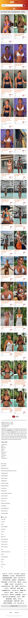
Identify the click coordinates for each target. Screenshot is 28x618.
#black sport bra (5, 90)
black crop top (13, 544)
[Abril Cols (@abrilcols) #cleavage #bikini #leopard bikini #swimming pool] (20, 397)
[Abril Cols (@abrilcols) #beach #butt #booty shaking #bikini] (7, 265)
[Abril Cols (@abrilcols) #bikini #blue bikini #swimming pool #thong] (20, 214)
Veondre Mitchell (13, 508)
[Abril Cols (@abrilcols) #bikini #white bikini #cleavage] (7, 163)
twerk (16, 586)
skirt (13, 561)
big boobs (13, 529)
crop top (13, 521)
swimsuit (11, 584)
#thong (23, 226)
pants (15, 577)
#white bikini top (18, 277)
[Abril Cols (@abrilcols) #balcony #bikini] (20, 138)
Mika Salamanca (13, 468)
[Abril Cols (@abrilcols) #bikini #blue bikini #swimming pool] (7, 189)
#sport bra (21, 64)
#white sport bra (18, 65)
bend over (17, 601)
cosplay (24, 594)
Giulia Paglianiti (13, 475)
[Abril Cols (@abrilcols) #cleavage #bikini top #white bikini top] (20, 265)
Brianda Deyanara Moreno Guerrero (13, 470)
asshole (25, 582)
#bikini (2, 34)
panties (12, 594)
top (13, 566)
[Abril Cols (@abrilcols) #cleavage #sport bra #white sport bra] (20, 53)
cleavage (13, 519)
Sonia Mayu (13, 505)
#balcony (16, 149)
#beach (3, 276)
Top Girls (4, 463)
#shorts (11, 90)
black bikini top (19, 584)
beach (13, 559)
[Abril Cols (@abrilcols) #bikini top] (20, 240)
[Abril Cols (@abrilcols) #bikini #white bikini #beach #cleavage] (20, 291)
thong (16, 592)
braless (23, 573)
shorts (13, 531)
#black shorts (4, 91)
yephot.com (12, 615)
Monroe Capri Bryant (13, 503)
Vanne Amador (13, 495)
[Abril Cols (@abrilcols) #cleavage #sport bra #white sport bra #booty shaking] (20, 107)
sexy (13, 534)
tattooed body (13, 541)
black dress (17, 573)
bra (13, 586)
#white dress (21, 327)
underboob (5, 575)
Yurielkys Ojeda (13, 513)
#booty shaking (6, 119)
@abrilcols (7, 425)
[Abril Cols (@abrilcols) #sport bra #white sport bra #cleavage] (7, 138)
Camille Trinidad (13, 483)
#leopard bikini (20, 34)
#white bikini (7, 174)
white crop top (13, 546)
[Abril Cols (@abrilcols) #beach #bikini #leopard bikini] (7, 316)
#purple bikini (7, 34)
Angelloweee (13, 480)
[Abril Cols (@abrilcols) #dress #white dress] (20, 316)
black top (4, 573)
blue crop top (20, 603)
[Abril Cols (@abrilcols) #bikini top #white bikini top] (7, 53)
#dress (16, 327)
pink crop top (15, 590)
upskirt (19, 596)
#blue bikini (16, 175)
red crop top (23, 586)
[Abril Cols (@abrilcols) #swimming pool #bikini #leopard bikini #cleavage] (7, 397)
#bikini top (3, 64)
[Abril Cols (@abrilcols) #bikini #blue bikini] (7, 214)
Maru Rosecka (13, 510)
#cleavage (16, 64)
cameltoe (6, 592)
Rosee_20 (13, 500)
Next (17, 416)
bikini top (13, 536)
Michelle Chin (13, 490)
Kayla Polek (13, 465)
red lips (20, 598)
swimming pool (13, 556)
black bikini (4, 582)
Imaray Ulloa (13, 488)
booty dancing (6, 580)
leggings (12, 575)
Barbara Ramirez (13, 485)
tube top (11, 573)
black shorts (5, 594)
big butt (21, 592)
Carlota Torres (13, 498)
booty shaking (13, 526)
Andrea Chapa (13, 478)
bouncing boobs (13, 539)
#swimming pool (18, 35)
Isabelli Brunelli (13, 473)
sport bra (13, 564)
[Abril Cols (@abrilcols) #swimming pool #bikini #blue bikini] (20, 163)
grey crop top (21, 577)
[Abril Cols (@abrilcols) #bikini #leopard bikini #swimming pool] (20, 23)
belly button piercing (13, 551)
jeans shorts (21, 580)
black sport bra (12, 582)
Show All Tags (14, 606)
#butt (6, 276)
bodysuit (7, 588)
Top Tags (5, 517)
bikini (13, 524)
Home (10, 612)
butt (13, 549)
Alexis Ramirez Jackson (13, 493)
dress (13, 554)
